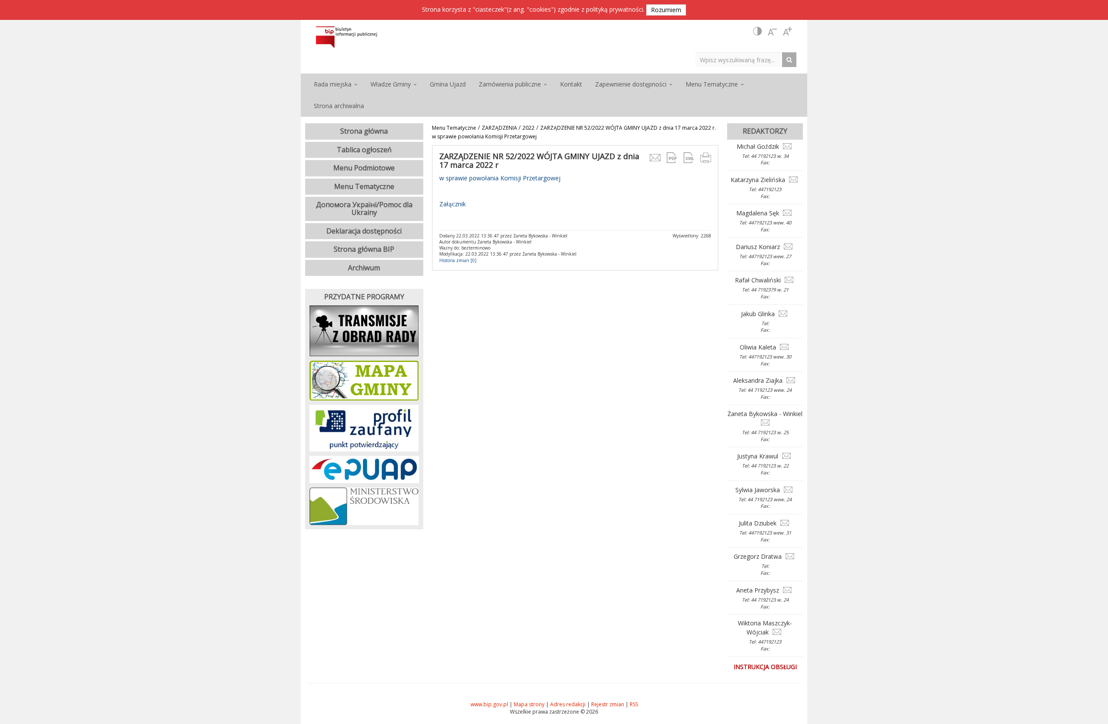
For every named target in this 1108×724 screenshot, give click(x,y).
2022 (528, 127)
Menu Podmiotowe (364, 168)
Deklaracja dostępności (364, 231)
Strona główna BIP (364, 249)
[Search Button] (791, 59)
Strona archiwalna (339, 106)
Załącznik (452, 204)
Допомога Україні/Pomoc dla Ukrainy (364, 208)
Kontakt (571, 84)
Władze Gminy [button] (391, 84)
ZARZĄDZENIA (500, 127)
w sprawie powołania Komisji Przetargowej (499, 178)
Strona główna (364, 131)
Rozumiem (666, 10)
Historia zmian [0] (458, 260)
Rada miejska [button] (333, 84)
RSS (634, 704)
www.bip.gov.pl (489, 704)
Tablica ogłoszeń (364, 149)
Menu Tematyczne (454, 127)
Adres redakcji (568, 704)
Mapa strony (529, 704)
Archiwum (364, 267)
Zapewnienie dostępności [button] (631, 84)
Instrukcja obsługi (765, 667)
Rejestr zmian (607, 704)
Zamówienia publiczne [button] (511, 84)
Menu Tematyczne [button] (713, 84)
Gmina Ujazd (448, 84)
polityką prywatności (614, 9)
